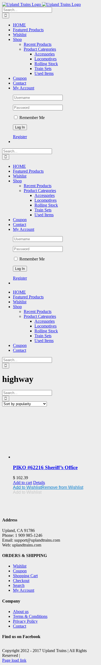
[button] (48, 487)
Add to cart (22, 482)
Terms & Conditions (30, 616)
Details (39, 482)
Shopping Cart (25, 575)
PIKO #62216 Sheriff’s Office (45, 467)
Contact (19, 626)
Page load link (14, 660)
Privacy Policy (25, 621)
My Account (23, 590)
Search (19, 585)
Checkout (21, 580)
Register (20, 136)
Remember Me (31, 117)
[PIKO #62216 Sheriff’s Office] (56, 435)
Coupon (20, 571)
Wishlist (19, 566)
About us (21, 611)
